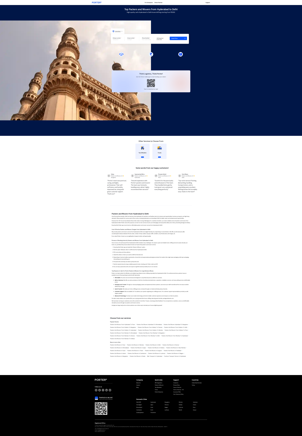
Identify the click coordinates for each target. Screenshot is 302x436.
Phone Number (146, 38)
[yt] (110, 390)
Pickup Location (117, 38)
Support (208, 2)
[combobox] (117, 39)
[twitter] (99, 390)
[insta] (103, 390)
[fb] (96, 390)
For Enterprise (149, 2)
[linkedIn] (106, 390)
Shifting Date (160, 38)
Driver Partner (158, 2)
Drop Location (130, 38)
